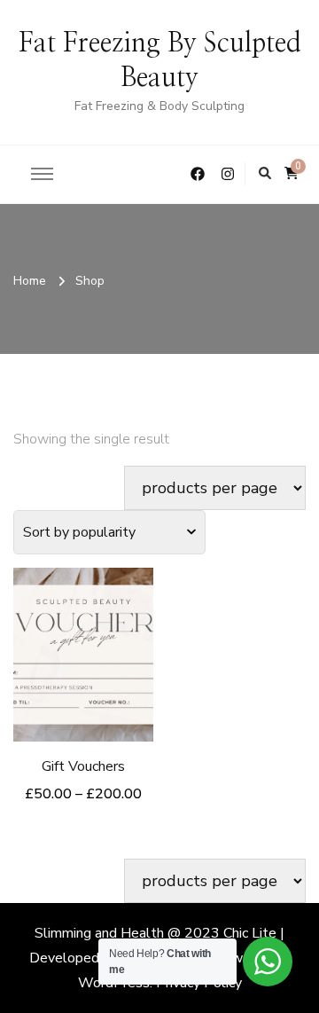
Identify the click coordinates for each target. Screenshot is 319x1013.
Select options (83, 642)
